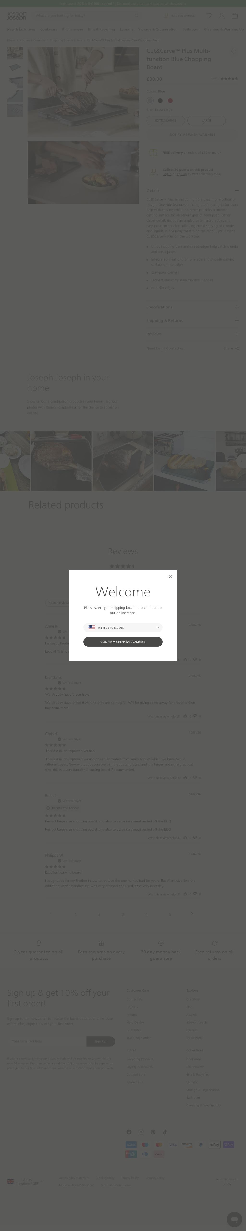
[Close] (170, 576)
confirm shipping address (122, 641)
